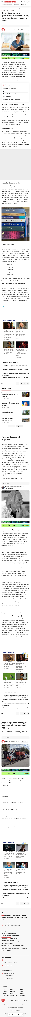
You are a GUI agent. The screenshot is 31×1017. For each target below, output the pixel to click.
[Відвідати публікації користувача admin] (3, 29)
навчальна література (7, 74)
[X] (23, 1000)
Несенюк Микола (9, 486)
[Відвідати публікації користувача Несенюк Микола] (3, 487)
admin (6, 29)
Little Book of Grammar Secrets (12, 99)
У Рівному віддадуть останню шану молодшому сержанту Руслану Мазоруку (11, 394)
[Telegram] (28, 1000)
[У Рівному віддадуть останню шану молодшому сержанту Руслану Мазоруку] (25, 394)
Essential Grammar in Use (11, 93)
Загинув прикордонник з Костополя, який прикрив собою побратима (10, 403)
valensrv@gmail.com (6, 936)
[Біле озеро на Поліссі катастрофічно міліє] (25, 420)
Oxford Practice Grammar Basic (12, 88)
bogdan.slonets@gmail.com (8, 940)
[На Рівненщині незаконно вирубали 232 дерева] (25, 412)
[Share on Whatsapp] (15, 1014)
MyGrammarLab (8, 91)
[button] (3, 1)
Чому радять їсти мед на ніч (10, 362)
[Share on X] (12, 1014)
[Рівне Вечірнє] (12, 1)
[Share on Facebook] (9, 1014)
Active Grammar (8, 96)
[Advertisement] (15, 164)
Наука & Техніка (6, 10)
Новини (13, 10)
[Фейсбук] (21, 1000)
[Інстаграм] (27, 1000)
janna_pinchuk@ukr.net (7, 943)
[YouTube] (25, 1000)
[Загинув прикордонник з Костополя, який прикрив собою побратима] (25, 403)
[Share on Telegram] (18, 1014)
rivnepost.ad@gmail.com (18, 945)
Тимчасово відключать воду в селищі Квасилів (15, 377)
